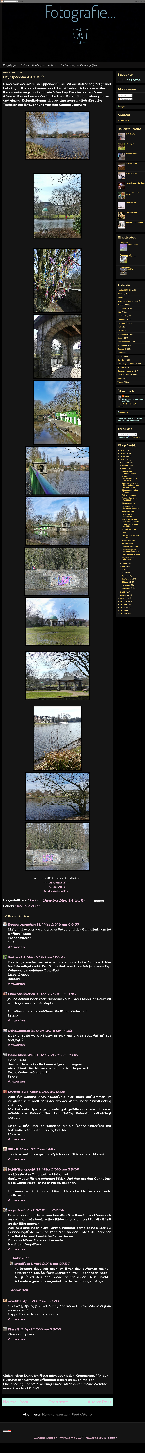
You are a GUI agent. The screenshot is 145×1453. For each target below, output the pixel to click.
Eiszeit (124, 532)
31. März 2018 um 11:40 (56, 994)
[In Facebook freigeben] (101, 901)
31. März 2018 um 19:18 (34, 1149)
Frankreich (122, 316)
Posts (123, 95)
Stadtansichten (27, 906)
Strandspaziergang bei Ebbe (130, 525)
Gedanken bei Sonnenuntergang (130, 507)
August (125, 576)
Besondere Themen (126, 301)
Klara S (14, 1329)
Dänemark (122, 308)
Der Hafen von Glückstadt (128, 515)
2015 (123, 450)
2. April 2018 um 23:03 (40, 1329)
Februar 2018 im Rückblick (129, 499)
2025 (123, 611)
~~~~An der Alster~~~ (56, 886)
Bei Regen (130, 144)
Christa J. (15, 1091)
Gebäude (121, 320)
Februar (125, 465)
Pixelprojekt (125, 267)
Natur (120, 338)
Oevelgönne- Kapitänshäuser (129, 472)
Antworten (16, 947)
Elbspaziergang (128, 503)
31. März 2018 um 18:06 (57, 1055)
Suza (126, 396)
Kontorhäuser (132, 173)
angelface (16, 1210)
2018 (123, 460)
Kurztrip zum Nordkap (135, 183)
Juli (123, 573)
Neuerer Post (16, 1402)
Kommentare (126, 99)
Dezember (126, 588)
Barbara (14, 957)
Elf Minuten (131, 134)
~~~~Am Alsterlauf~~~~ (56, 882)
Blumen (121, 305)
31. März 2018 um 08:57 (57, 924)
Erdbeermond (131, 163)
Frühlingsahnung (129, 495)
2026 (123, 614)
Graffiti (130, 269)
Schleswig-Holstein (126, 364)
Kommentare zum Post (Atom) (67, 1414)
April (124, 563)
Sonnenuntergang (125, 371)
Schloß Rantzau (129, 529)
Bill (11, 1149)
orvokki (13, 1301)
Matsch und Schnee (134, 222)
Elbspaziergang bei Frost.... (130, 491)
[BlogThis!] (97, 901)
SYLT (120, 378)
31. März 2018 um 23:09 (58, 1169)
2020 (123, 595)
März (124, 469)
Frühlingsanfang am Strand (130, 536)
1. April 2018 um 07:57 (50, 1263)
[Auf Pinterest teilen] (103, 901)
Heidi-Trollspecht (21, 1169)
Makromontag (128, 511)
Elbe (119, 312)
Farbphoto (124, 243)
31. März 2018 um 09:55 (43, 957)
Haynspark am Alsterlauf (128, 559)
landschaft (122, 334)
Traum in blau (132, 244)
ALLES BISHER (124, 290)
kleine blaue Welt (21, 1055)
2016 (123, 454)
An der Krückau (128, 540)
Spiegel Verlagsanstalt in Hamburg (129, 478)
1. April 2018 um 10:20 (39, 1301)
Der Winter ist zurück (131, 555)
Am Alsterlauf (127, 543)
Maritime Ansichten (130, 547)
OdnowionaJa (19, 1030)
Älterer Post (99, 1402)
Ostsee (121, 353)
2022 (123, 601)
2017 (123, 457)
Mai (124, 567)
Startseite (58, 1402)
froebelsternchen (22, 924)
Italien (120, 327)
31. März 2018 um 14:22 (51, 1030)
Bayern (120, 297)
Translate (136, 437)
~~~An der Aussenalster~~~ (56, 890)
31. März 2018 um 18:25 (45, 1091)
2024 (123, 607)
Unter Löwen (131, 212)
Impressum (123, 120)
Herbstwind (131, 257)
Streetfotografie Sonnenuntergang (130, 550)
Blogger (110, 1437)
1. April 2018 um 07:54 (44, 1210)
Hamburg (121, 323)
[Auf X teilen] (99, 901)
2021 (123, 598)
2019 (123, 592)
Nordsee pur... (131, 203)
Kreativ (120, 331)
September (127, 579)
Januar (125, 462)
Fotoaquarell (125, 255)
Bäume (120, 294)
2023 (123, 604)
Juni (124, 570)
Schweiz (121, 367)
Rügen (120, 356)
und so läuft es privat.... (132, 194)
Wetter (120, 382)
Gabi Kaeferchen (21, 994)
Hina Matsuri (131, 153)
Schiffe (121, 360)
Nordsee (121, 345)
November (126, 585)
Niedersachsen (124, 342)
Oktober (125, 582)
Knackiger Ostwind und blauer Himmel (130, 520)
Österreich (122, 349)
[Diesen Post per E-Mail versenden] (95, 901)
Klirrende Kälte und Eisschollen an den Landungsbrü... (130, 485)
